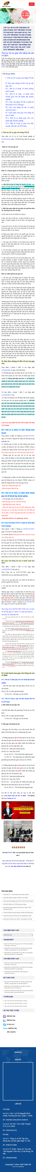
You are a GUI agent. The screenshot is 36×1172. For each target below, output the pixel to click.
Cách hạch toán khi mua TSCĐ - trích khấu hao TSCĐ (17, 919)
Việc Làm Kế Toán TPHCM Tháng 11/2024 (15, 1003)
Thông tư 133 (11, 798)
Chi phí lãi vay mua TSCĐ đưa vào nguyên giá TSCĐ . (17, 915)
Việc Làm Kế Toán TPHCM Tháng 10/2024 (15, 1006)
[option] (18, 15)
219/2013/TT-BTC (29, 436)
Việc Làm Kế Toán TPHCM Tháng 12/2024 (15, 1000)
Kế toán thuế (8, 978)
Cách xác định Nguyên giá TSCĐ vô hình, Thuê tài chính (18, 901)
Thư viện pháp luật (11, 959)
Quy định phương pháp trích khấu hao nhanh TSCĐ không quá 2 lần (17, 908)
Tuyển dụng (8, 997)
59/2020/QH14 (6, 139)
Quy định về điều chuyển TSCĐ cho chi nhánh (15, 897)
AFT (7, 852)
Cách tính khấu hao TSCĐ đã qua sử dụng (14, 904)
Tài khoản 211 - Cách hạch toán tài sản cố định (16, 894)
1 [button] (14, 22)
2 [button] (19, 22)
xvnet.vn (21, 1166)
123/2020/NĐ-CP (6, 370)
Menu (32, 4)
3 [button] (25, 22)
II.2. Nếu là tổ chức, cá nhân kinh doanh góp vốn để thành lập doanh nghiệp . (20, 96)
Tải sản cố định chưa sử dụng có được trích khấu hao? (18, 912)
